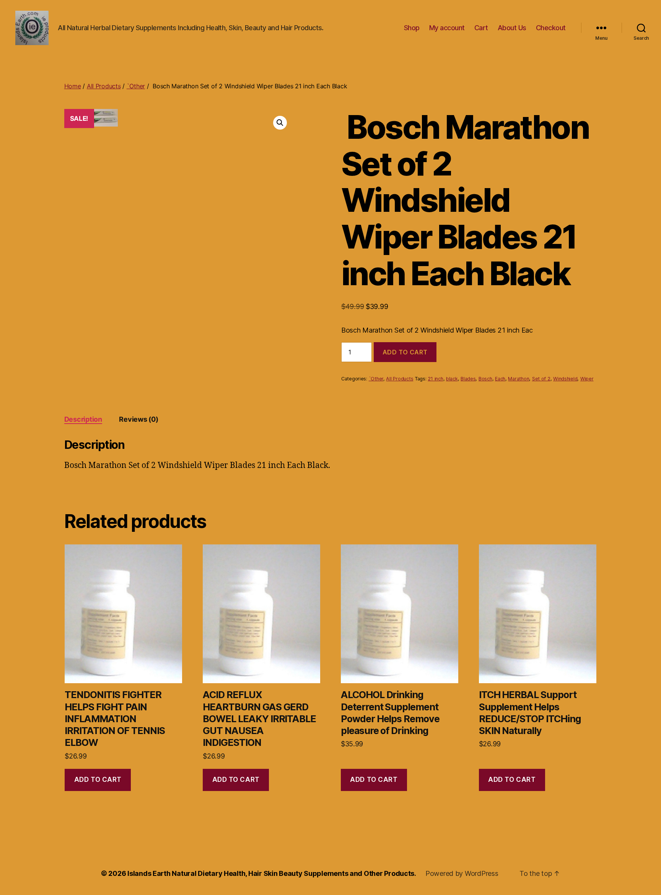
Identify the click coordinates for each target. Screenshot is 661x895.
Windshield (565, 379)
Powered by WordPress (461, 873)
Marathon (518, 379)
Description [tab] (83, 419)
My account (447, 28)
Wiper (587, 379)
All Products (104, 86)
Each (500, 379)
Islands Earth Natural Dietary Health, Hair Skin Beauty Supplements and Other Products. (271, 873)
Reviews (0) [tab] (138, 419)
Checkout (551, 28)
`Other (136, 86)
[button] (280, 123)
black (452, 379)
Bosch (485, 379)
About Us (512, 28)
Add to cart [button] (98, 779)
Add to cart (405, 352)
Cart (481, 28)
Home (72, 86)
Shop (412, 28)
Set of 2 (541, 379)
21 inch (435, 379)
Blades (468, 379)
